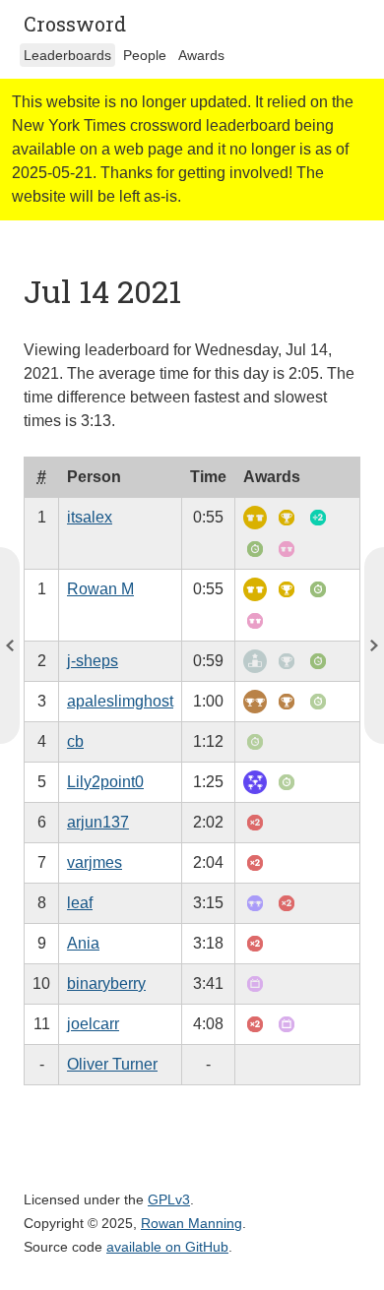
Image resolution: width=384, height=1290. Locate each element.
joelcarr (93, 1023)
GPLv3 (169, 1199)
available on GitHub (167, 1247)
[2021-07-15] (10, 645)
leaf (80, 902)
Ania (83, 943)
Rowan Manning (191, 1223)
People (144, 55)
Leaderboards (67, 55)
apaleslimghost (120, 701)
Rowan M (100, 589)
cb (75, 741)
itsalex (89, 517)
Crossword (75, 23)
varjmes (94, 862)
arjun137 (98, 822)
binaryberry (106, 983)
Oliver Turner (112, 1064)
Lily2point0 (105, 781)
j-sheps (92, 660)
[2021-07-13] (374, 645)
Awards (201, 55)
